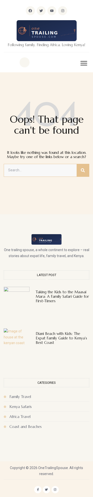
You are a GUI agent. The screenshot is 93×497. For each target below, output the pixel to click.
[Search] (83, 170)
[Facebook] (30, 10)
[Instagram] (62, 10)
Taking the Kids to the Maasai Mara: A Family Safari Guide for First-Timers (62, 296)
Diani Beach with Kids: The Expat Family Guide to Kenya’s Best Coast (61, 338)
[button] (25, 62)
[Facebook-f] (37, 489)
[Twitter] (41, 10)
